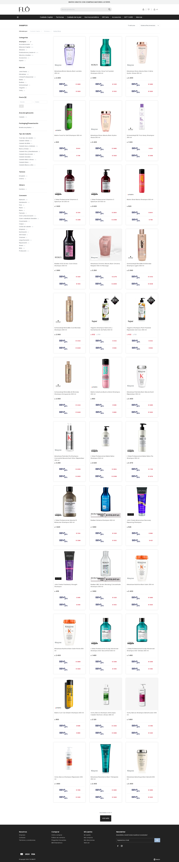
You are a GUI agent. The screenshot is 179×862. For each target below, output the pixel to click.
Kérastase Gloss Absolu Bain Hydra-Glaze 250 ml (104, 136)
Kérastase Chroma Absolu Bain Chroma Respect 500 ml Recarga (105, 265)
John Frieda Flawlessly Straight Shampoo (65, 585)
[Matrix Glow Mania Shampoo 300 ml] (142, 181)
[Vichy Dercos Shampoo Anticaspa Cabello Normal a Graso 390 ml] (106, 694)
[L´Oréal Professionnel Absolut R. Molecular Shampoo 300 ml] (69, 502)
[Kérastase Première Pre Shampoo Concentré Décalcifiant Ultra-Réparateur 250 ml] (69, 438)
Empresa (22, 835)
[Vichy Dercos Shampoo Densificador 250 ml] (142, 694)
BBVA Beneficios (56, 843)
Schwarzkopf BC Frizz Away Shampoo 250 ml (140, 136)
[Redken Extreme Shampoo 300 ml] (106, 502)
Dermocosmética (91, 17)
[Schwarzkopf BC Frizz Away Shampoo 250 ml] (142, 117)
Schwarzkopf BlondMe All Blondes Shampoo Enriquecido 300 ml (66, 393)
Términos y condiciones (27, 840)
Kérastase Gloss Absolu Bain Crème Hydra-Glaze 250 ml (140, 72)
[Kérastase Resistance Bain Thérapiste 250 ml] (106, 758)
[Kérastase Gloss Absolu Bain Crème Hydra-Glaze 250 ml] (142, 53)
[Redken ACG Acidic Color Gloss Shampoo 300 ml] (69, 245)
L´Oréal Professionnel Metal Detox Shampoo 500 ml (102, 457)
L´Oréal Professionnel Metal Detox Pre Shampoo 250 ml (140, 457)
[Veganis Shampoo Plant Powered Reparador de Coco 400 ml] (142, 309)
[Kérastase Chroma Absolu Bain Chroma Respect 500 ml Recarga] (106, 245)
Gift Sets (105, 17)
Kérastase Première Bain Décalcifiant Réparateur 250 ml (140, 393)
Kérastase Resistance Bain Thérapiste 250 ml (104, 778)
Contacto (22, 838)
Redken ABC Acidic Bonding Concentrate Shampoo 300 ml (106, 585)
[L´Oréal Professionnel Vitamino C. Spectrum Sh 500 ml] (106, 181)
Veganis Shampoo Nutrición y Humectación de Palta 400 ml (101, 329)
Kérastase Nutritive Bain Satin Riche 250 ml (69, 650)
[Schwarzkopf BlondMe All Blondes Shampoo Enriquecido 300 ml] (69, 373)
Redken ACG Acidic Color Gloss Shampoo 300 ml (65, 265)
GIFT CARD (128, 17)
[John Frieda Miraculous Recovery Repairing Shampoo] (142, 502)
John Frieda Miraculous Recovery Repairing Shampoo (139, 521)
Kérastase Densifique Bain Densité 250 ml (141, 778)
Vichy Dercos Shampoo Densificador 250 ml (142, 714)
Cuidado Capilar (46, 17)
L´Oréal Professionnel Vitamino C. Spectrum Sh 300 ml (66, 200)
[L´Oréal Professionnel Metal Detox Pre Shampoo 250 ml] (142, 438)
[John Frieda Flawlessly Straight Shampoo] (69, 566)
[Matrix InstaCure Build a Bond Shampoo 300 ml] (106, 373)
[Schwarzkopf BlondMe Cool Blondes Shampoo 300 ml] (69, 309)
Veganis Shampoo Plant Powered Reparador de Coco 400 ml (139, 329)
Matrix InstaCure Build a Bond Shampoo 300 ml (105, 393)
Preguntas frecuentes (58, 840)
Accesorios (116, 17)
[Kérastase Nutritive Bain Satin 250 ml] (142, 566)
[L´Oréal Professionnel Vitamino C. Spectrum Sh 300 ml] (69, 181)
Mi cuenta (87, 835)
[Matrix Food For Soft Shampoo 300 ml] (69, 117)
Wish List (86, 843)
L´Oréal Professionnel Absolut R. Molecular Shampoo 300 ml (65, 521)
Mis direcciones (89, 840)
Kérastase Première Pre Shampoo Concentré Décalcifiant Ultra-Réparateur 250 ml (69, 458)
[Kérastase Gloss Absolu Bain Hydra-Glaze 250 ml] (106, 117)
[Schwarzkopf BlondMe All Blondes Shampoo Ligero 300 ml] (142, 245)
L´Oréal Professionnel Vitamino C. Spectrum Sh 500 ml (103, 200)
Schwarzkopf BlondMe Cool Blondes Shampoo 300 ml (67, 329)
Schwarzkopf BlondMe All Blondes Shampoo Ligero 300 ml (139, 265)
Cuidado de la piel (74, 17)
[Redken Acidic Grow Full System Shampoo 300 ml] (106, 53)
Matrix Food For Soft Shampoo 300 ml (68, 135)
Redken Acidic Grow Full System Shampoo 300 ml (102, 72)
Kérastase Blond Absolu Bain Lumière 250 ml (68, 72)
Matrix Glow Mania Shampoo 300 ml (140, 199)
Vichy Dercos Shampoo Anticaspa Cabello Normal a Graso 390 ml (103, 714)
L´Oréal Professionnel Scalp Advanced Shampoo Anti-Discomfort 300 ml (104, 650)
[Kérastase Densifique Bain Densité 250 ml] (142, 758)
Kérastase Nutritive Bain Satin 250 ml (140, 584)
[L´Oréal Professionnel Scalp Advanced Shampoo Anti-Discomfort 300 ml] (106, 630)
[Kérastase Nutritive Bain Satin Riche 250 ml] (69, 630)
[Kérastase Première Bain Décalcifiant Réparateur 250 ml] (142, 373)
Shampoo (47, 31)
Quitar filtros (57, 31)
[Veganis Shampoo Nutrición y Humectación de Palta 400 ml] (106, 309)
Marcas (139, 17)
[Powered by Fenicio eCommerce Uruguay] (157, 859)
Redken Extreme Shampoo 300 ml (103, 520)
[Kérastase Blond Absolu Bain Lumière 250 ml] (69, 53)
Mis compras (88, 838)
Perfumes (60, 17)
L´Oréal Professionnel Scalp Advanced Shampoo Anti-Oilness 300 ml (141, 650)
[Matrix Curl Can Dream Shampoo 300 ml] (69, 694)
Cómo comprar (56, 835)
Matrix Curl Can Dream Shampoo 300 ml (69, 713)
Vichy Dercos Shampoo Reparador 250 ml (68, 778)
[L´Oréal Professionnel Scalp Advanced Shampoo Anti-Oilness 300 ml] (142, 630)
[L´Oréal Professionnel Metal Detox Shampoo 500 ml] (106, 438)
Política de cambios (58, 838)
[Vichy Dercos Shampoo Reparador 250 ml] (69, 758)
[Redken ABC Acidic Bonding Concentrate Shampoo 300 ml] (106, 566)
